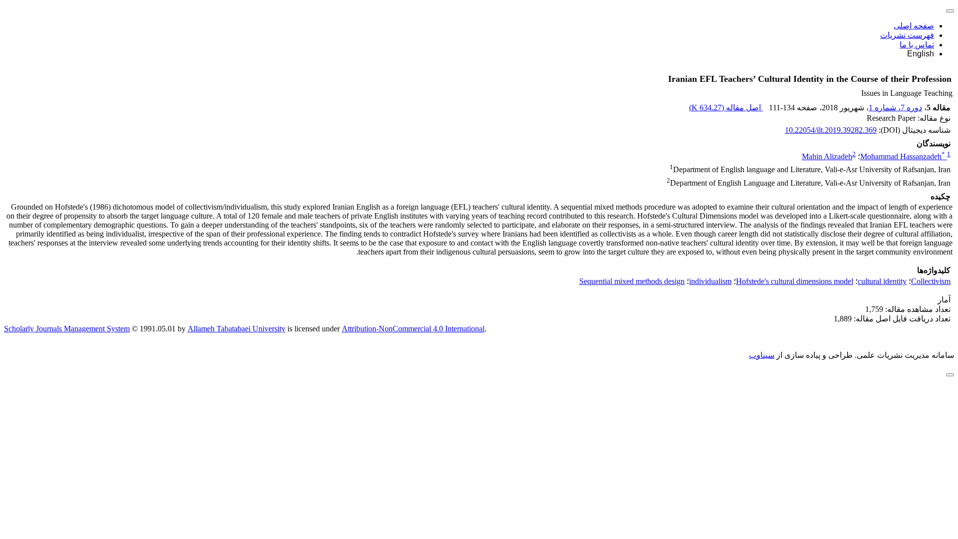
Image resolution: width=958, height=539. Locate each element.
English (920, 53)
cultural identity (882, 281)
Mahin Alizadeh (827, 156)
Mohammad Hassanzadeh (902, 156)
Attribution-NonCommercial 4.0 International (413, 328)
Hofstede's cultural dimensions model (794, 281)
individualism (710, 281)
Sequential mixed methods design (632, 281)
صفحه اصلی (914, 25)
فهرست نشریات (907, 35)
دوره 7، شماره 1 (895, 107)
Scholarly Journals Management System (67, 328)
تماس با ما (917, 44)
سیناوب (761, 355)
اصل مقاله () (726, 107)
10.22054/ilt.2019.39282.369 (831, 130)
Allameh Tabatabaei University (236, 328)
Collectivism (931, 281)
